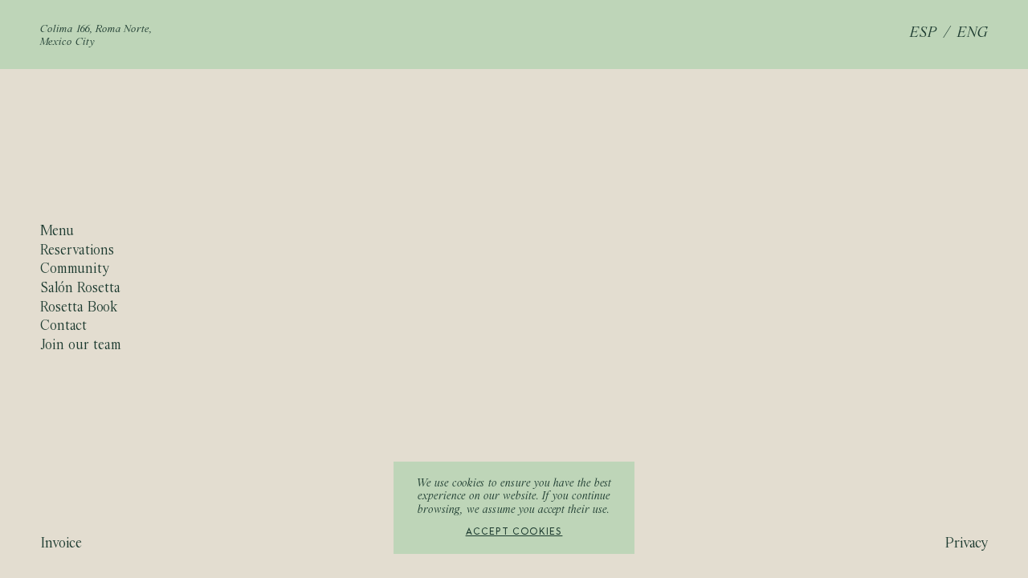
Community (74, 270)
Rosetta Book (79, 308)
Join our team (80, 345)
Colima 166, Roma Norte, (96, 30)
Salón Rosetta (80, 288)
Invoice (61, 544)
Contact (63, 326)
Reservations (77, 251)
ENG (972, 33)
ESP (923, 33)
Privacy (966, 544)
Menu (57, 231)
